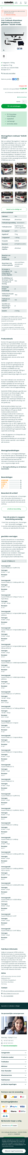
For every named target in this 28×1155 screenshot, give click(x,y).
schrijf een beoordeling (14, 509)
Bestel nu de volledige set (14, 209)
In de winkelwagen (15, 106)
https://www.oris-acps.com (11, 993)
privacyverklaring (19, 1144)
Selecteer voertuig (10, 14)
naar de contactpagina (10, 1045)
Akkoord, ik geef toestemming (14, 1151)
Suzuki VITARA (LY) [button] (8, 561)
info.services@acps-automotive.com (13, 991)
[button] (20, 2)
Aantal (18, 101)
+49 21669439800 (8, 996)
